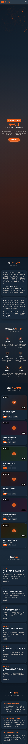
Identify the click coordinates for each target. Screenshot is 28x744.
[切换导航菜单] (25, 2)
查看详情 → (6, 581)
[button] (14, 402)
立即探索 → (14, 139)
